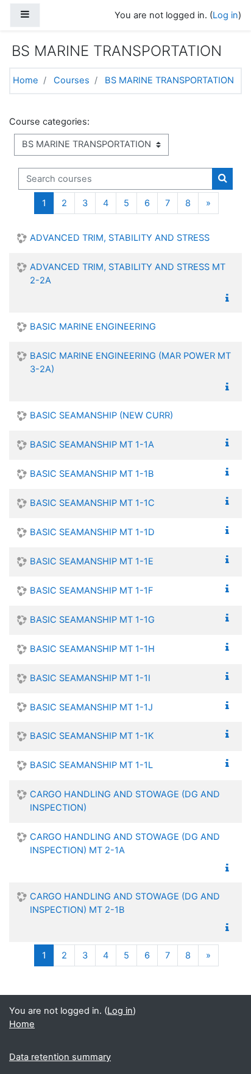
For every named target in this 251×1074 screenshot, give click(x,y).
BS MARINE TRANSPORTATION (169, 80)
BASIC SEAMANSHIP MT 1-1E (92, 561)
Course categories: (49, 121)
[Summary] (229, 298)
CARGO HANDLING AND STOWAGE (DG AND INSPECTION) (125, 801)
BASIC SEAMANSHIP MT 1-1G (92, 619)
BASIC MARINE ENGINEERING (93, 326)
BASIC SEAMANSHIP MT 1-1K (92, 735)
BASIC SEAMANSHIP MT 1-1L (91, 765)
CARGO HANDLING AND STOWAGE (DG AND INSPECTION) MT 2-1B (125, 903)
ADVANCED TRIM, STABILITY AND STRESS (120, 237)
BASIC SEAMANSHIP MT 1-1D (92, 532)
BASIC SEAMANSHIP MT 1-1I (90, 678)
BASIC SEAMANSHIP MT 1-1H (92, 648)
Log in (225, 15)
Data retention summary (60, 1056)
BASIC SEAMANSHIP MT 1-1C (92, 502)
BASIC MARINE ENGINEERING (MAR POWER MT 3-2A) (130, 362)
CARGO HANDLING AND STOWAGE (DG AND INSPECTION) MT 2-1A (125, 843)
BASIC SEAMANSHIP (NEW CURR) (101, 415)
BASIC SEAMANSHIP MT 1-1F (92, 590)
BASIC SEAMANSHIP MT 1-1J (91, 707)
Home (25, 80)
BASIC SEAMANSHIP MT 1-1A (92, 444)
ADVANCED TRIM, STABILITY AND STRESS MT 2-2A (127, 274)
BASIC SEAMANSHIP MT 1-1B (92, 473)
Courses (72, 80)
